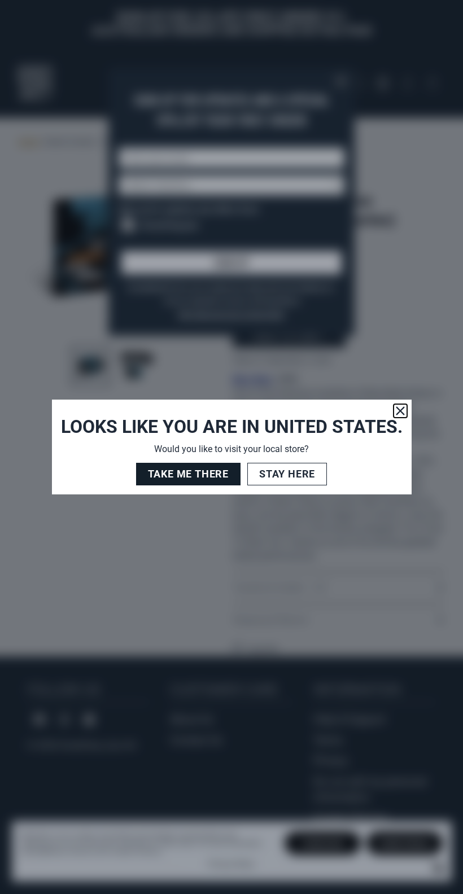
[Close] (400, 411)
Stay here (287, 474)
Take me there (188, 474)
